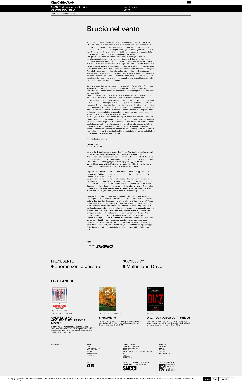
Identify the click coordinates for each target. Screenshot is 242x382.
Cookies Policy (16, 380)
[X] (101, 246)
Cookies (162, 351)
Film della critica (93, 348)
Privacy (161, 350)
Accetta (207, 379)
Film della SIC (92, 350)
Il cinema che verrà (130, 348)
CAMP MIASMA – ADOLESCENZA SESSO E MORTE (68, 320)
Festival (90, 351)
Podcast (126, 350)
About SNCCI (163, 344)
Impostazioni (224, 379)
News (89, 344)
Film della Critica (66, 314)
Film (58, 14)
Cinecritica (127, 357)
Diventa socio (130, 8)
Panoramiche (92, 353)
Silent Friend (107, 317)
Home (53, 14)
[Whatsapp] (108, 246)
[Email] (111, 246)
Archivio (90, 355)
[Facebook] (97, 246)
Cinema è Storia (129, 344)
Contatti (162, 348)
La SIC (125, 355)
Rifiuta (215, 379)
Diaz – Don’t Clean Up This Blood (168, 317)
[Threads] (104, 246)
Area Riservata (164, 353)
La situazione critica (131, 346)
